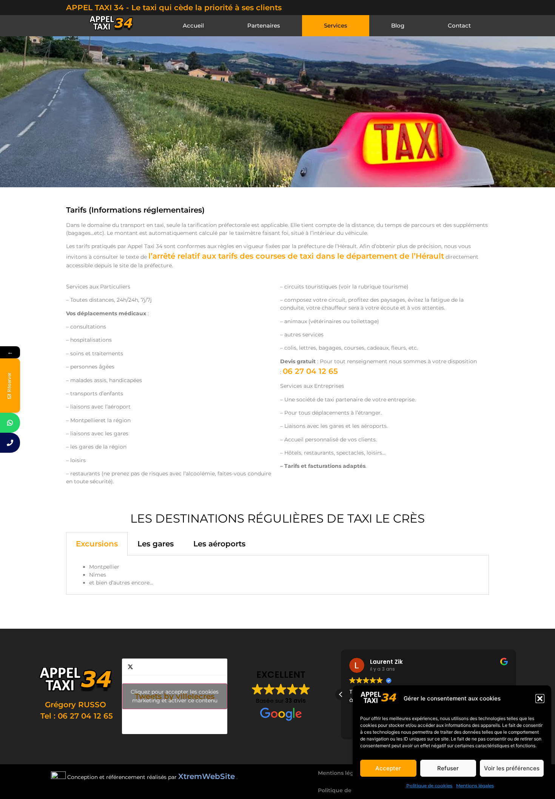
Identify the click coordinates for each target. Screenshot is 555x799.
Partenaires (263, 25)
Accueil (193, 25)
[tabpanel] (277, 575)
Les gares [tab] (155, 543)
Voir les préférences (512, 768)
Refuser (448, 768)
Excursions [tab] (97, 543)
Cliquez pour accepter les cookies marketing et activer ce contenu (175, 696)
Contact (459, 25)
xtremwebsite (93, 619)
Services (335, 25)
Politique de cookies (429, 785)
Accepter (388, 768)
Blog (397, 25)
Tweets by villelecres (175, 696)
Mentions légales (475, 785)
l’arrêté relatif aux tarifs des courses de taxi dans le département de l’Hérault (296, 256)
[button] (540, 698)
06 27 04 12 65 (310, 371)
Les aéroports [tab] (219, 543)
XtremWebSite (206, 776)
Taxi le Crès (413, 607)
